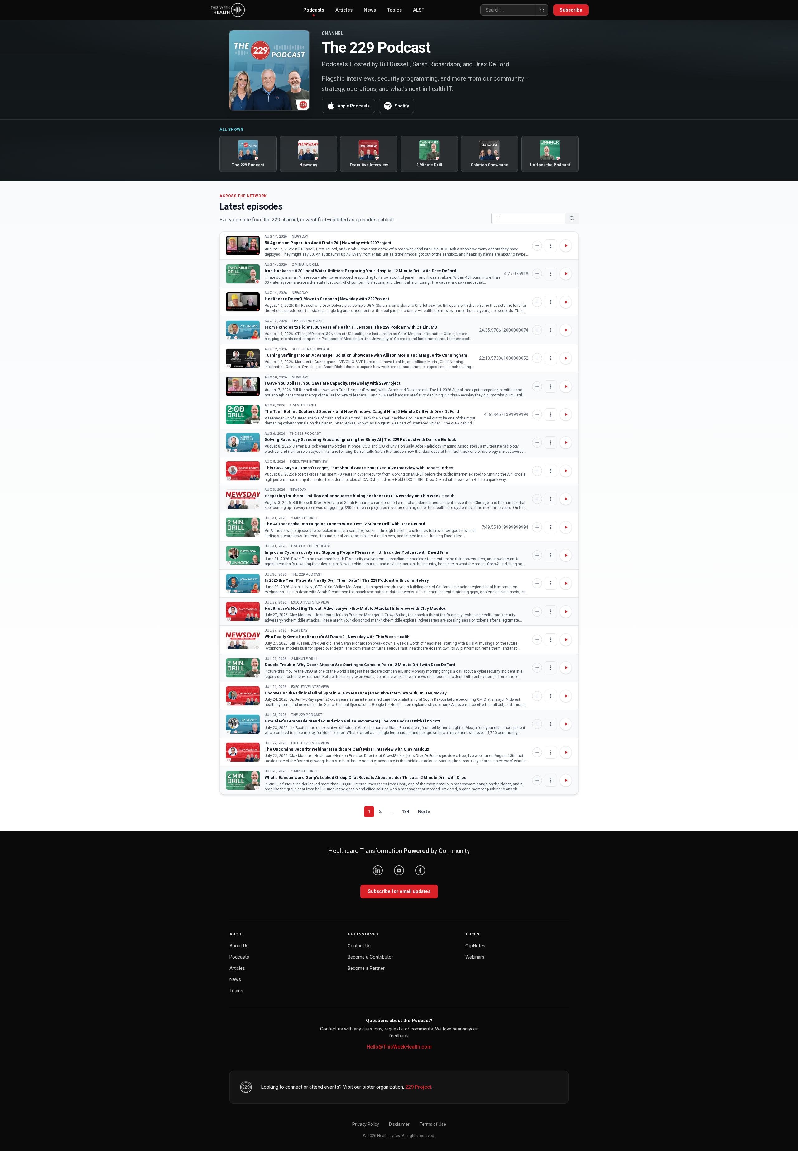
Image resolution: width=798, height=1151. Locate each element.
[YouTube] (399, 870)
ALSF (418, 10)
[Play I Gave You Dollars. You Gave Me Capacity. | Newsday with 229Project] (243, 386)
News (370, 10)
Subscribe (571, 10)
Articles (344, 10)
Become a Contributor (370, 957)
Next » (424, 811)
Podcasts (313, 10)
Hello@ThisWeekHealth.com (399, 1047)
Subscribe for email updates (399, 891)
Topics (394, 10)
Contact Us (359, 946)
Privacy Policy (365, 1124)
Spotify (402, 105)
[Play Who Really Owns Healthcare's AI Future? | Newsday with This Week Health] (243, 639)
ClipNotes (475, 946)
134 (405, 811)
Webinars (474, 957)
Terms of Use (433, 1124)
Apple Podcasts (354, 105)
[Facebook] (420, 870)
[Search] (542, 10)
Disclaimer (399, 1124)
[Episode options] (551, 245)
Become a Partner (366, 968)
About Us (238, 946)
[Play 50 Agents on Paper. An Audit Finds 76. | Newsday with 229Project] (243, 245)
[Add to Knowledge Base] (537, 246)
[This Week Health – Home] (228, 10)
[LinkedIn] (378, 870)
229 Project (418, 1087)
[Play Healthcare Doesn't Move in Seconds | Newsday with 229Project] (243, 301)
